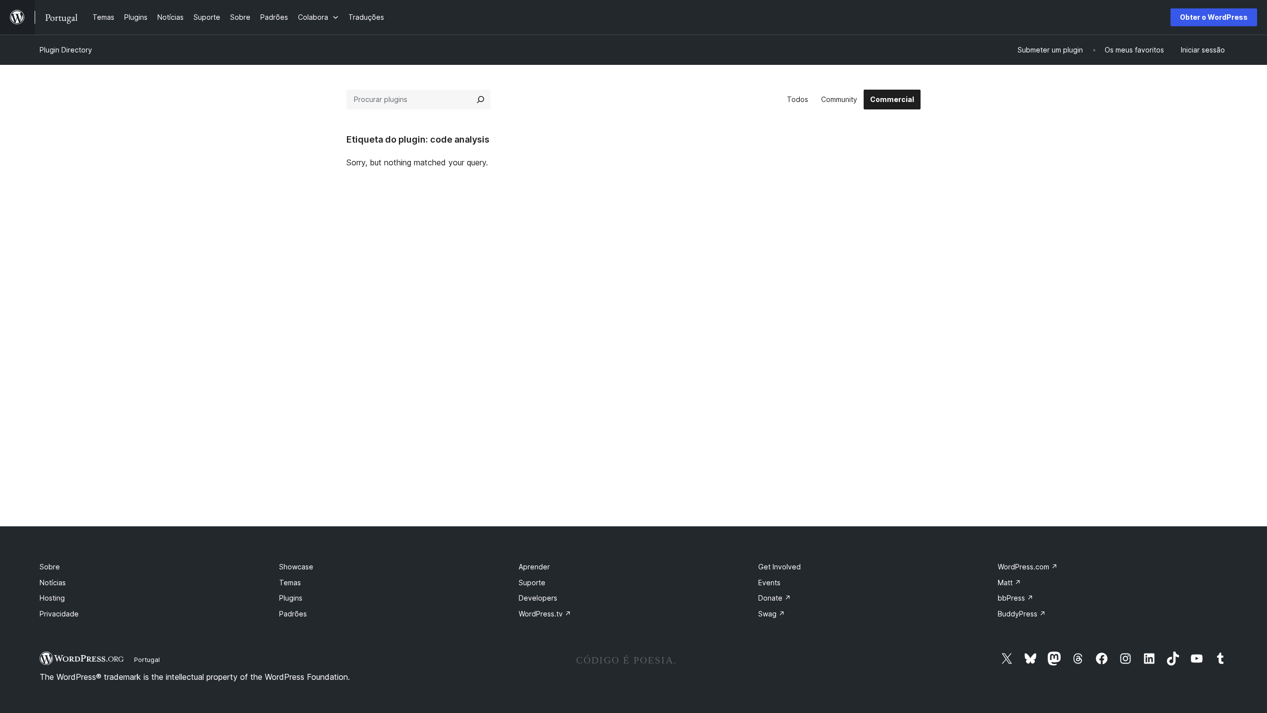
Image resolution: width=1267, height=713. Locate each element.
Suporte (532, 582)
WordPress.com (1028, 566)
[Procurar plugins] (480, 99)
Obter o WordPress (1214, 17)
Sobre (50, 566)
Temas (290, 582)
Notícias (53, 582)
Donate (774, 598)
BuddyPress (1022, 614)
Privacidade (59, 614)
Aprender (534, 566)
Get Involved (779, 566)
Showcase (296, 566)
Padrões (293, 614)
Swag (771, 614)
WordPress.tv (545, 614)
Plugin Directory (66, 50)
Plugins (290, 598)
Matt (1009, 582)
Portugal (147, 659)
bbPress (1015, 598)
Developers (538, 598)
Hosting (52, 598)
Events (769, 582)
